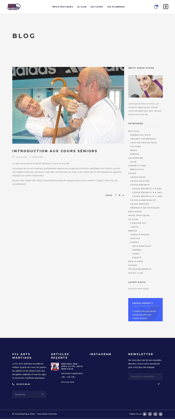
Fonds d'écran (139, 235)
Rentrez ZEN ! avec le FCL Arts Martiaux (72, 366)
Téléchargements (140, 269)
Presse (134, 154)
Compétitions (137, 166)
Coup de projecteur (143, 143)
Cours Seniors (139, 204)
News (133, 150)
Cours (132, 173)
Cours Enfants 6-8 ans (147, 192)
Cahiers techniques (143, 139)
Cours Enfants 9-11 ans (147, 196)
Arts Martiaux (141, 246)
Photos (135, 238)
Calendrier (135, 158)
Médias (132, 231)
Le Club (133, 219)
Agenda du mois (140, 135)
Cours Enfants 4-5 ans (147, 189)
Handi (136, 254)
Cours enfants (140, 185)
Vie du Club (135, 273)
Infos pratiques (139, 215)
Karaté (137, 258)
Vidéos (134, 242)
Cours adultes (140, 181)
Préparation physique (145, 208)
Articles (134, 131)
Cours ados (138, 177)
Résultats (137, 169)
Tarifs (134, 227)
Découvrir (37, 157)
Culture (135, 146)
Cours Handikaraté (143, 200)
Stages (132, 265)
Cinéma (136, 250)
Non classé (135, 261)
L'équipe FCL (138, 223)
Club (133, 162)
